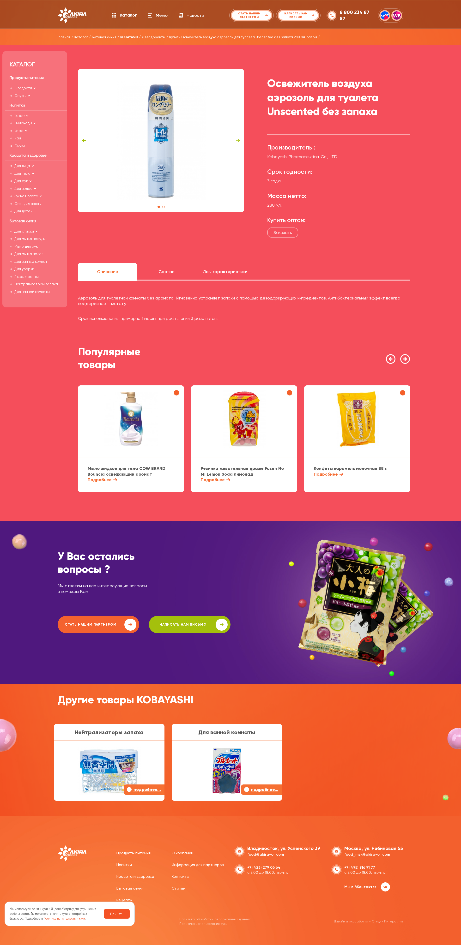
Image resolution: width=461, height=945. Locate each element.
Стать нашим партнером (90, 624)
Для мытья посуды (30, 239)
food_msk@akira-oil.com (367, 854)
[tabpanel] (161, 140)
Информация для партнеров (198, 864)
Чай (17, 138)
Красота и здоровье (135, 876)
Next (238, 140)
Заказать (282, 232)
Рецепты (124, 900)
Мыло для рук (26, 246)
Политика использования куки (203, 924)
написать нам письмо (183, 624)
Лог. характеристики (225, 271)
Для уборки (24, 269)
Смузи (19, 146)
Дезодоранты (26, 277)
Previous (84, 140)
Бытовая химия (129, 888)
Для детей (23, 211)
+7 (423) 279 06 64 (263, 867)
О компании (182, 853)
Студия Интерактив (387, 921)
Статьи (178, 888)
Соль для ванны (27, 204)
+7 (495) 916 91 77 (359, 867)
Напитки (124, 864)
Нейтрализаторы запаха (36, 284)
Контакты (180, 876)
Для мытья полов (28, 254)
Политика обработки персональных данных (215, 919)
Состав (166, 271)
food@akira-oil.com (265, 854)
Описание (107, 271)
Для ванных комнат (30, 261)
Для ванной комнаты (32, 292)
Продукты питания (133, 853)
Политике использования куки (64, 918)
